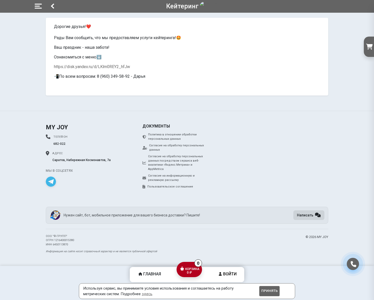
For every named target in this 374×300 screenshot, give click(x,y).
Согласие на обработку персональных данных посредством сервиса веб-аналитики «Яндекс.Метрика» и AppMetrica (175, 163)
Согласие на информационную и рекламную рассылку (171, 178)
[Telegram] (51, 182)
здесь (147, 294)
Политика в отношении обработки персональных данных (172, 136)
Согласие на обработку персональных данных (176, 147)
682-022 (59, 144)
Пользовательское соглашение (170, 186)
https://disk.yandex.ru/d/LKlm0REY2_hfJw (92, 66)
